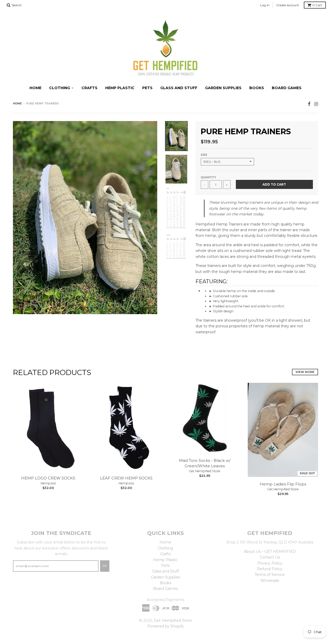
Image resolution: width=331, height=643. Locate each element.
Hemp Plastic (119, 88)
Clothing (59, 88)
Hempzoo (48, 483)
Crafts (89, 88)
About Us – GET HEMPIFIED (270, 551)
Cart (317, 5)
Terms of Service (270, 574)
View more (305, 372)
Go (105, 566)
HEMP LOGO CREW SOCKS (48, 478)
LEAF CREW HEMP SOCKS (126, 478)
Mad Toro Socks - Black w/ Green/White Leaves (204, 463)
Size (204, 155)
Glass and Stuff (178, 88)
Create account (287, 5)
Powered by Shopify (165, 626)
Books (256, 88)
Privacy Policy (269, 563)
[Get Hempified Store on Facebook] (309, 104)
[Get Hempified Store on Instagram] (316, 104)
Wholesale (269, 580)
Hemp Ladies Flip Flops (283, 484)
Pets (147, 88)
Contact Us (270, 557)
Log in (264, 5)
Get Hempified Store (204, 471)
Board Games (287, 88)
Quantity (208, 177)
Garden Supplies (223, 88)
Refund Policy (269, 569)
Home (35, 88)
